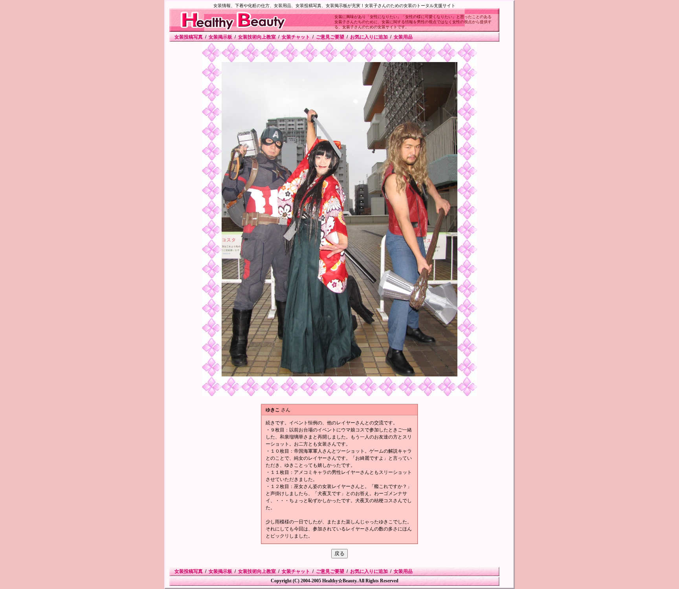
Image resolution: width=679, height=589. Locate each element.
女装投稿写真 (188, 37)
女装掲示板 (220, 37)
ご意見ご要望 (330, 37)
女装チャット (296, 37)
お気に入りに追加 (369, 37)
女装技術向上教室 (257, 37)
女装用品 (403, 37)
